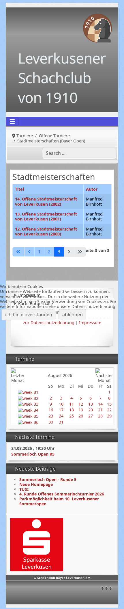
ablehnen (72, 314)
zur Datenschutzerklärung (48, 322)
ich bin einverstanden (28, 314)
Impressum (90, 322)
